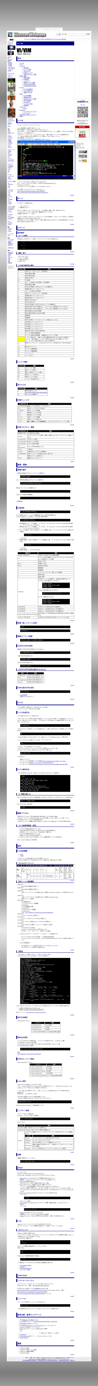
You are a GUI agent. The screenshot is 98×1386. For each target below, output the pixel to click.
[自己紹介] (63, 39)
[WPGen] (43, 39)
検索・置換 (23, 76)
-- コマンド (10, 196)
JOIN (83, 147)
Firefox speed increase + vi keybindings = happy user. (31, 1290)
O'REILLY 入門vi (26, 1323)
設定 (21, 94)
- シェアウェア (11, 176)
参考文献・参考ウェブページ (28, 114)
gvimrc (22, 855)
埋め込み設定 (27, 97)
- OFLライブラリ (11, 77)
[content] (72, 195)
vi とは (22, 63)
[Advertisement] (82, 69)
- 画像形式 (10, 123)
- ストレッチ (10, 240)
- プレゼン (10, 257)
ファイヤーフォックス (30, 111)
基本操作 (26, 68)
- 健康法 (9, 242)
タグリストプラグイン (26, 1193)
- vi (8, 198)
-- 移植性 (9, 167)
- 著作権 (9, 70)
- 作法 (9, 152)
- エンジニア (10, 251)
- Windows (10, 147)
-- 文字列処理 (10, 166)
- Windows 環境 (11, 207)
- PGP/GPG (10, 218)
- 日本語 (9, 254)
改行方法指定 (27, 100)
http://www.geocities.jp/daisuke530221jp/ (42, 762)
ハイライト (27, 81)
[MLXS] (39, 39)
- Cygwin (9, 210)
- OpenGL (9, 140)
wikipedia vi (23, 1334)
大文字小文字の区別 (29, 84)
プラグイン (23, 107)
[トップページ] (27, 39)
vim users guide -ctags (26, 1268)
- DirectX (9, 138)
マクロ (22, 87)
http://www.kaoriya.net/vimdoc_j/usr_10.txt (54, 761)
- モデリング (10, 118)
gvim (21, 1328)
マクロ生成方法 (28, 89)
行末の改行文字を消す (30, 86)
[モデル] (52, 39)
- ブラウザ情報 (11, 217)
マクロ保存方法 (28, 90)
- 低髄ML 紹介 (11, 247)
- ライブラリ (10, 137)
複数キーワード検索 (29, 82)
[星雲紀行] (34, 39)
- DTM (9, 131)
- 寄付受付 (10, 63)
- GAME (9, 229)
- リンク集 (10, 66)
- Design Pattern (11, 160)
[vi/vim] (56, 39)
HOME (77, 147)
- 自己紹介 (10, 62)
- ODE (9, 145)
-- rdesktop (10, 203)
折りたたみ (27, 71)
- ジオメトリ (10, 74)
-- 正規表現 (10, 199)
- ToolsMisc (10, 222)
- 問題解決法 (10, 253)
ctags (25, 108)
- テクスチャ (10, 119)
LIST (80, 147)
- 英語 (9, 258)
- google (9, 215)
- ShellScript (10, 164)
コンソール (27, 113)
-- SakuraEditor (10, 209)
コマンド (22, 66)
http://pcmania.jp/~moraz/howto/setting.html (36, 1012)
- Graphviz (10, 155)
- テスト (9, 158)
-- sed (9, 200)
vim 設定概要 (27, 95)
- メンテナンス (11, 159)
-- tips (9, 169)
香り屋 (30, 858)
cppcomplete (23, 1202)
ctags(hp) (22, 1266)
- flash (9, 187)
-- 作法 (9, 195)
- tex (8, 182)
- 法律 (9, 260)
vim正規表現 (23, 695)
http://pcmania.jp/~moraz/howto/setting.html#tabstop (39, 912)
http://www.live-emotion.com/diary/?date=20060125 (31, 191)
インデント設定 (28, 103)
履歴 (21, 116)
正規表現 (26, 79)
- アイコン (10, 211)
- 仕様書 (9, 151)
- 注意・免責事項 (11, 67)
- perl (9, 170)
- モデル (9, 76)
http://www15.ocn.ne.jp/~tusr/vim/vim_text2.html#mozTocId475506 (49, 764)
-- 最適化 (9, 136)
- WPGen (9, 56)
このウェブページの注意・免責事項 (37, 1358)
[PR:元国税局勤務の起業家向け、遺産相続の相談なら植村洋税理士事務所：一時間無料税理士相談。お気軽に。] (49, 1360)
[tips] (60, 39)
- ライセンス (10, 69)
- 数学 (9, 261)
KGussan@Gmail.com (60, 1357)
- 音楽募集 (10, 65)
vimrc (21, 854)
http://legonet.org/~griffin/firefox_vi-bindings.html (30, 1292)
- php (9, 171)
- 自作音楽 (10, 59)
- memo (9, 126)
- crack (9, 177)
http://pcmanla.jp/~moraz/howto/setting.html (29, 1054)
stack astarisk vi (24, 1337)
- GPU (9, 235)
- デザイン (10, 231)
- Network (9, 224)
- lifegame (9, 178)
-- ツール (9, 144)
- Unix (9, 192)
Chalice (22, 1216)
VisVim (22, 1212)
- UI (8, 156)
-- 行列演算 (10, 142)
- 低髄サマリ (10, 244)
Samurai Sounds (84, 123)
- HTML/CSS (10, 184)
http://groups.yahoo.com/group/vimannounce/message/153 (32, 192)
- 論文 (9, 255)
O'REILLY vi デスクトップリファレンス (33, 1325)
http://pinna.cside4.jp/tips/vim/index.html (36, 392)
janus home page (24, 1336)
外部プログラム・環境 (30, 74)
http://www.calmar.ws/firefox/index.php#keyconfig (30, 1293)
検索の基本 (27, 77)
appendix (22, 110)
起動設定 (26, 105)
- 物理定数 (10, 262)
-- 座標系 (9, 141)
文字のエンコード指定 (30, 99)
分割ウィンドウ (28, 73)
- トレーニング (11, 239)
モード (22, 64)
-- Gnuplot (10, 202)
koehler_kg (20, 1092)
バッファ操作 (27, 69)
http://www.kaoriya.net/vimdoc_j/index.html (45, 1321)
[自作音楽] (47, 39)
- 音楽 (9, 130)
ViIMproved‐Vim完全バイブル (30, 1320)
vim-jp (22, 1327)
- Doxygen (10, 153)
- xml (9, 185)
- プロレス (10, 228)
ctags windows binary (25, 1265)
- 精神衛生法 (10, 243)
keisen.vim (23, 1181)
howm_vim (23, 1178)
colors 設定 (27, 102)
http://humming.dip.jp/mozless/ (41, 1285)
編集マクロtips (28, 92)
